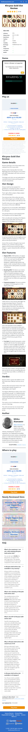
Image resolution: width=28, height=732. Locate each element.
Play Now (14, 707)
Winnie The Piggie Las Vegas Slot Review (14, 505)
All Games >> (14, 123)
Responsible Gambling (8, 715)
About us (14, 716)
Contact (23, 715)
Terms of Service (9, 713)
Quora (24, 444)
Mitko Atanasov (18, 424)
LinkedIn (19, 444)
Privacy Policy (18, 713)
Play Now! (14, 139)
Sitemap (17, 715)
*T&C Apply (14, 119)
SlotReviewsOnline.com (7, 2)
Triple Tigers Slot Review (14, 519)
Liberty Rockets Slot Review (14, 533)
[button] (14, 551)
